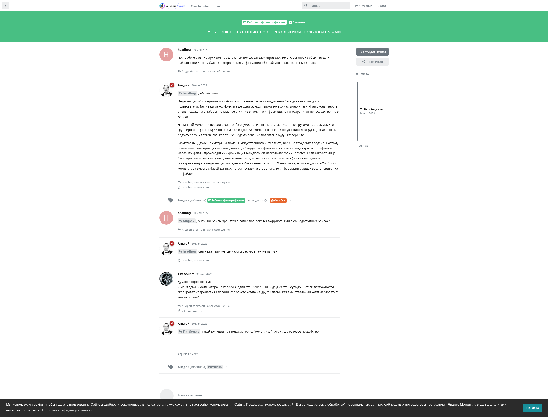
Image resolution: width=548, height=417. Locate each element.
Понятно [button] (532, 408)
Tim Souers (191, 331)
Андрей (189, 221)
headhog (189, 93)
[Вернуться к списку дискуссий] (5, 5)
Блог (218, 6)
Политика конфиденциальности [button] (67, 410)
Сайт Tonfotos (200, 6)
